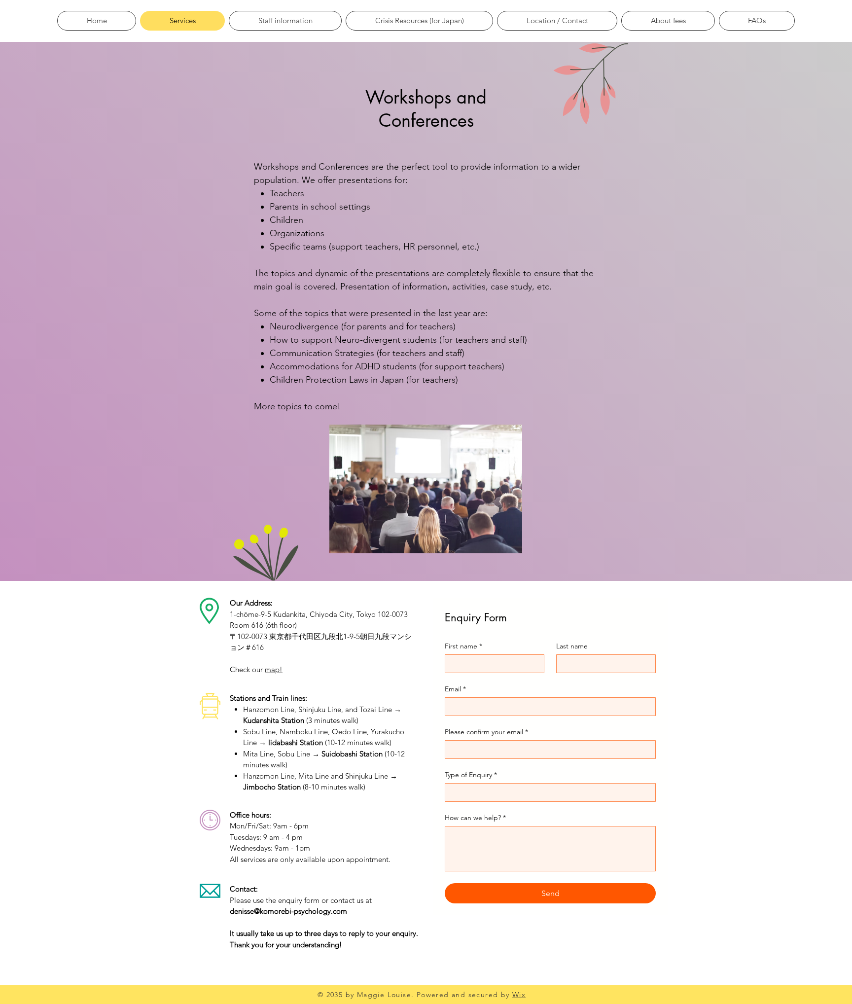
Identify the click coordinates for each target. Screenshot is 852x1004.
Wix (519, 994)
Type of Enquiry (471, 775)
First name (463, 646)
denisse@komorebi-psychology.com (288, 911)
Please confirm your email (486, 732)
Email (455, 689)
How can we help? (475, 818)
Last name (572, 646)
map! (274, 669)
